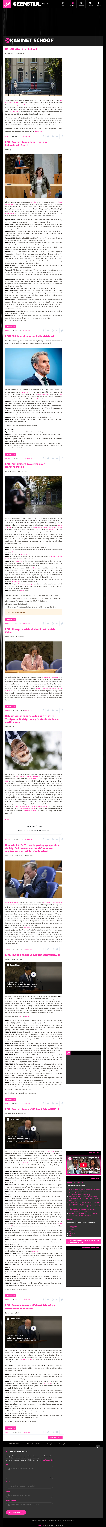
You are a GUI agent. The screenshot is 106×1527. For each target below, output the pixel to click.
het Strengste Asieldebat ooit (51, 677)
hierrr (39, 399)
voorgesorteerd (26, 1359)
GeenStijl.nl (41, 1525)
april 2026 (72, 1233)
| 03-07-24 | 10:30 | (20, 1432)
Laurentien (39, 131)
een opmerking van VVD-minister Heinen (47, 527)
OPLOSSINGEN (13, 112)
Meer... (71, 1235)
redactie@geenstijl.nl (46, 1460)
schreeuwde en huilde (27, 808)
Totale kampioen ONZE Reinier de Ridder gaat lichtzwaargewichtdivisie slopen (82, 1210)
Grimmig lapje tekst (12, 902)
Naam (8, 1491)
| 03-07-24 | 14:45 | (20, 1299)
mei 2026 (71, 1232)
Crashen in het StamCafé (76, 1193)
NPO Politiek (18, 561)
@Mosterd (8, 458)
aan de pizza (25, 554)
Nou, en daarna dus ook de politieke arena (31, 806)
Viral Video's (43, 1520)
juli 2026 (71, 1228)
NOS (6, 781)
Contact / (24, 1444)
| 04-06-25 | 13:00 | (20, 330)
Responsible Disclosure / (72, 1444)
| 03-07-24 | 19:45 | (20, 1103)
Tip (7, 1464)
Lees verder (11, 326)
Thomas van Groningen (25, 584)
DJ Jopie (35, 1251)
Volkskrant (24, 1162)
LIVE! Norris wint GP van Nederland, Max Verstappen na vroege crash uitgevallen (84, 1203)
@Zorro (7, 136)
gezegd (51, 529)
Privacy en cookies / (44, 1444)
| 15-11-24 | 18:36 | (20, 623)
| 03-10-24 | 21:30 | (22, 839)
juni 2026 (71, 1230)
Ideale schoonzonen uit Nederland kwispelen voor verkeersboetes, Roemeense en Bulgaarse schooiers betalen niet (84, 1198)
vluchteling (47, 1383)
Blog (58, 1520)
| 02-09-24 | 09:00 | (22, 949)
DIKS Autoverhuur (68, 1520)
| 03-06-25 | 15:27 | (22, 458)
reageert (27, 928)
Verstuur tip (17, 1512)
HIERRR (20, 1017)
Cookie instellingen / (57, 1444)
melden (33, 568)
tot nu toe (51, 1151)
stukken (51, 1520)
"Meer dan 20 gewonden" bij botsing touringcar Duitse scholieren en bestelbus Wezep (84, 1190)
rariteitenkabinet (43, 394)
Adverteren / (84, 1444)
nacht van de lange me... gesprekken (28, 776)
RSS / (36, 1444)
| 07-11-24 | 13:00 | (21, 710)
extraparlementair (29, 811)
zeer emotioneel (32, 779)
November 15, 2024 (48, 607)
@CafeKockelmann (40, 601)
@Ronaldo (8, 710)
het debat (33, 202)
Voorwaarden (93, 1444)
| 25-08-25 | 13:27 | (20, 136)
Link (8, 1482)
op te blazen (15, 581)
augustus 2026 (73, 1226)
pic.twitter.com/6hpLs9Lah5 (16, 604)
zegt (60, 394)
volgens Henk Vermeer (22, 105)
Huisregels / (31, 1444)
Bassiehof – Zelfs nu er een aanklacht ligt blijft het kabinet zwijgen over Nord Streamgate (83, 1214)
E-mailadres (11, 1500)
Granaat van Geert (27, 392)
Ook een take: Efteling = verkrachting (79, 1195)
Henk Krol (15, 552)
